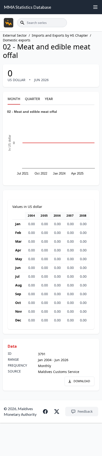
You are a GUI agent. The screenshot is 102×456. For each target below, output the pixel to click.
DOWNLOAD (82, 381)
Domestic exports (16, 40)
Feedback (85, 411)
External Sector (15, 35)
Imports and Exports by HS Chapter (60, 35)
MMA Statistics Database (27, 7)
